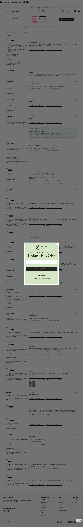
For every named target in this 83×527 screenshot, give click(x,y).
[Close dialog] (57, 244)
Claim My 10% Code (41, 269)
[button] (41, 275)
